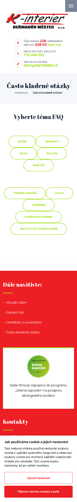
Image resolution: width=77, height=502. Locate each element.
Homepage (21, 93)
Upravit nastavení (38, 478)
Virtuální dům (16, 302)
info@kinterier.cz (41, 65)
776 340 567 (34, 55)
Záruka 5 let (15, 312)
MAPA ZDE (54, 45)
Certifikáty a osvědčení (24, 322)
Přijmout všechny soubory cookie (38, 491)
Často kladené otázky (23, 332)
